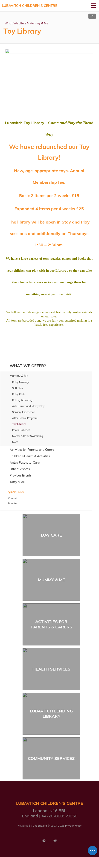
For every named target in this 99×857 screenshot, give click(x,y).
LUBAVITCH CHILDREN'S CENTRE (29, 5)
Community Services (51, 758)
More (15, 442)
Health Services (51, 669)
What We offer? (15, 23)
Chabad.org (40, 825)
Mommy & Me (39, 23)
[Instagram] (55, 840)
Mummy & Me (51, 579)
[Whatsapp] (44, 840)
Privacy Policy (73, 825)
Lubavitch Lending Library (51, 713)
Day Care (51, 535)
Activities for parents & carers (51, 624)
